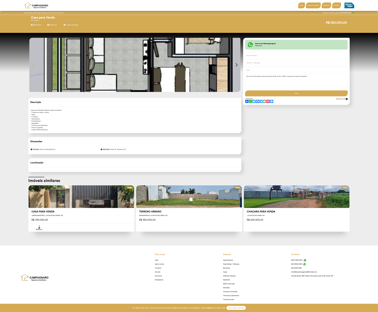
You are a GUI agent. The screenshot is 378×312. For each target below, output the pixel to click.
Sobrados (226, 287)
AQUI (209, 308)
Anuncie (157, 272)
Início (301, 5)
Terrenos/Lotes (228, 299)
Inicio (156, 260)
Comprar (326, 5)
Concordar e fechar (236, 308)
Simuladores (159, 280)
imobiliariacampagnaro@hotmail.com (304, 272)
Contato (336, 5)
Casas (225, 272)
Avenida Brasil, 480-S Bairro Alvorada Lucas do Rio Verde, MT (312, 276)
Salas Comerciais (229, 284)
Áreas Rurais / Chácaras (231, 264)
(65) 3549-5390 (296, 268)
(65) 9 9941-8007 (297, 260)
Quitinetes (226, 280)
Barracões (226, 268)
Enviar (296, 93)
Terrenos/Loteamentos (231, 295)
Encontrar (158, 276)
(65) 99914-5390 (296, 264)
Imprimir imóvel (341, 99)
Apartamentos (228, 260)
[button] (33, 65)
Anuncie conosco (313, 5)
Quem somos (159, 264)
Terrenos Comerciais (230, 291)
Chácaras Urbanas (229, 276)
